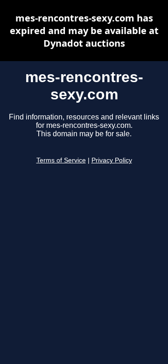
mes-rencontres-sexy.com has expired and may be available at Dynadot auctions (84, 30)
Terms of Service (61, 160)
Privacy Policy (111, 160)
